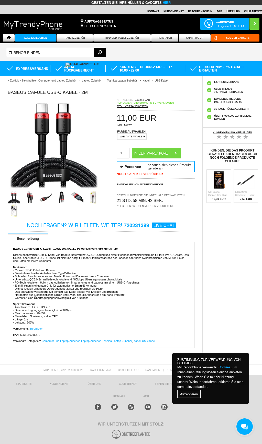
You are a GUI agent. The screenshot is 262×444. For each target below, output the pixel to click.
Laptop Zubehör (91, 340)
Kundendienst (173, 11)
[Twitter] (114, 407)
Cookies (225, 367)
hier (167, 3)
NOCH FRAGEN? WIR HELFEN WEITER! (100, 225)
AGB (219, 11)
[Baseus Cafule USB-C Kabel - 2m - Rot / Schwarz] (54, 189)
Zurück (14, 80)
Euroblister (36, 328)
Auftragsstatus (98, 21)
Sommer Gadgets (237, 38)
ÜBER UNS (233, 11)
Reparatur (165, 38)
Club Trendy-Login (100, 26)
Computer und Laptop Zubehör (61, 340)
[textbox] (56, 52)
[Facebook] (98, 407)
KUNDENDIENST (60, 384)
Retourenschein (200, 11)
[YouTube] (148, 407)
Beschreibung (28, 238)
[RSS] (131, 407)
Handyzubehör (75, 38)
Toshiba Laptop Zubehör (117, 340)
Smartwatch (194, 38)
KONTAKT (119, 396)
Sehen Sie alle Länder (171, 384)
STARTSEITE (24, 384)
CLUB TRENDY (253, 11)
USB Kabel (148, 340)
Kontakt (153, 11)
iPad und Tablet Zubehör (122, 38)
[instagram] (164, 407)
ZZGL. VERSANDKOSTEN (132, 106)
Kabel (137, 340)
